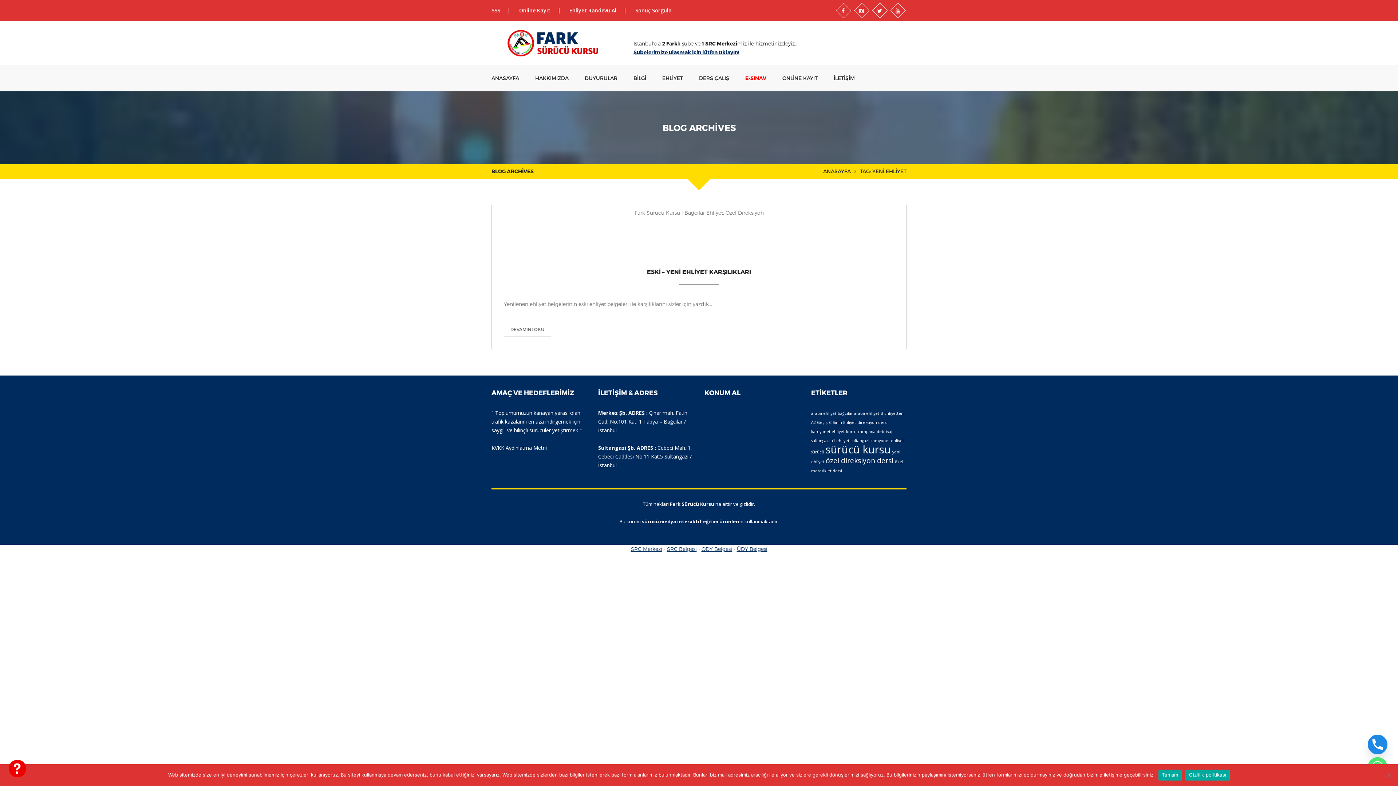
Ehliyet (672, 78)
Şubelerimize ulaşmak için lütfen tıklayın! (686, 52)
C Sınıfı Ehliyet (842, 422)
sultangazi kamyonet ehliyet (877, 440)
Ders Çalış (714, 78)
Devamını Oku (527, 329)
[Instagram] (861, 10)
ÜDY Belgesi (752, 549)
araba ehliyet (823, 413)
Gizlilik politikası (1207, 775)
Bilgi (639, 78)
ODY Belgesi (717, 549)
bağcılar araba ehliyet (858, 413)
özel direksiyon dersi (859, 460)
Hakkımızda (552, 78)
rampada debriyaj (875, 431)
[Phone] (1377, 744)
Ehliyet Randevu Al (592, 10)
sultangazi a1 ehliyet (830, 440)
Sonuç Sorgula (653, 10)
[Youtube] (898, 10)
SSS (495, 10)
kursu (851, 431)
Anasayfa (505, 78)
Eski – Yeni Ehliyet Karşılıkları (699, 271)
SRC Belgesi (682, 549)
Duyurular (601, 78)
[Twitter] (880, 10)
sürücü (817, 451)
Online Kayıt (534, 10)
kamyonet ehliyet (828, 431)
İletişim (844, 78)
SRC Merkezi (646, 549)
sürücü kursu (858, 449)
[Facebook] (843, 10)
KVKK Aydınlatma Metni (519, 447)
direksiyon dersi (872, 422)
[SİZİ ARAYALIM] (17, 768)
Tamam (1170, 775)
